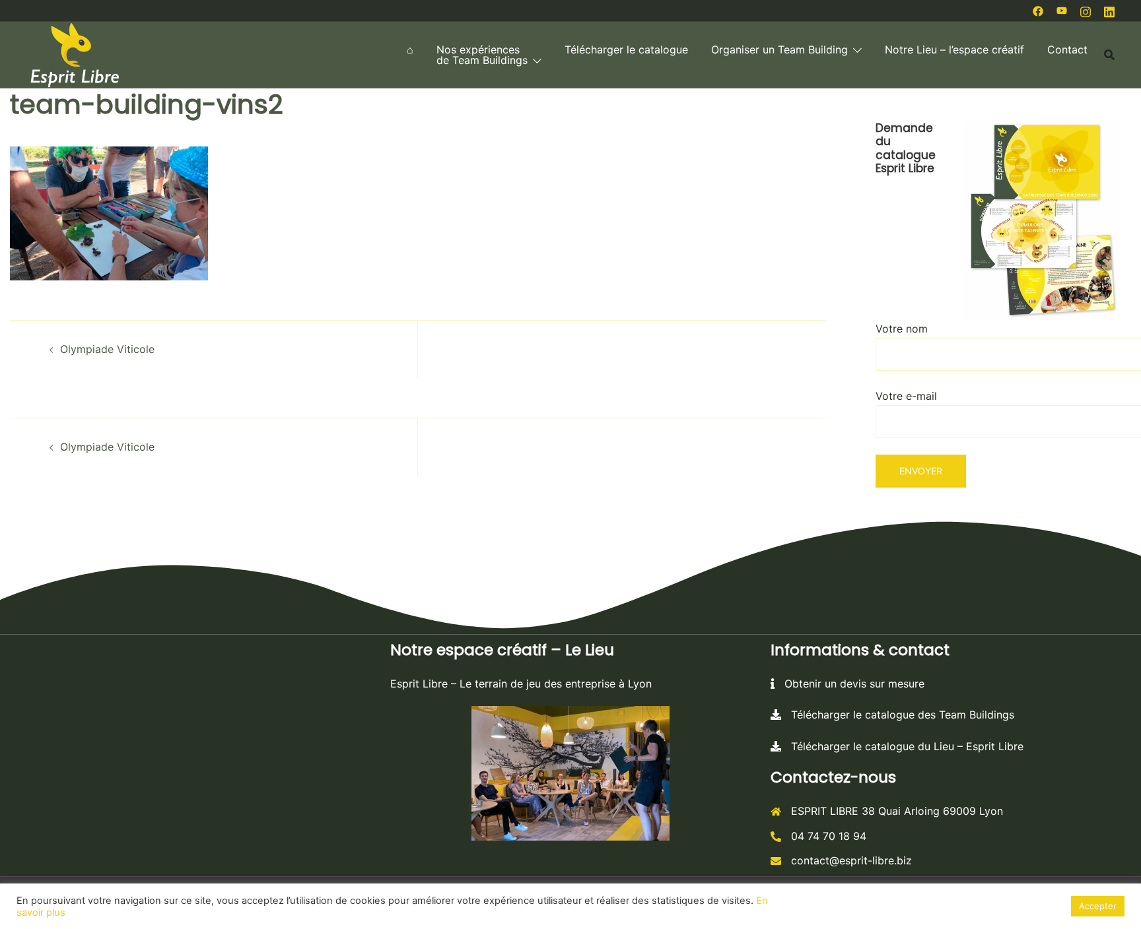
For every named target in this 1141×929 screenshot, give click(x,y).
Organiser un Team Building (779, 49)
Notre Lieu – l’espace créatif (954, 49)
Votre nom (902, 328)
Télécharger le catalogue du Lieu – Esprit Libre (902, 746)
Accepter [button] (1098, 906)
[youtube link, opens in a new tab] (1061, 9)
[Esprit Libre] (74, 53)
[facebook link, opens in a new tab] (1038, 9)
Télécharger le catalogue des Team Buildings (897, 714)
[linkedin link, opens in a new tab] (1109, 9)
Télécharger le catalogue (626, 49)
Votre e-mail (906, 395)
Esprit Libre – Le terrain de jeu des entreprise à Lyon (521, 683)
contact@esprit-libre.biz (851, 860)
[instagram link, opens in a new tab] (1085, 9)
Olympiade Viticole (107, 349)
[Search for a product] (1109, 54)
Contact (1067, 49)
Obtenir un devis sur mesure (849, 683)
